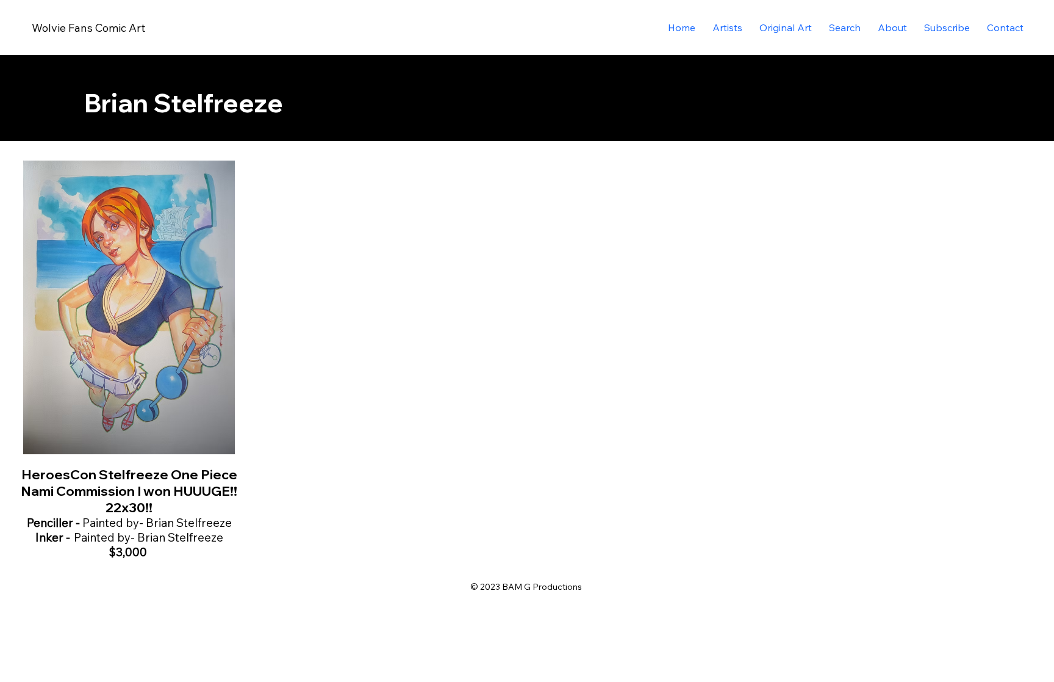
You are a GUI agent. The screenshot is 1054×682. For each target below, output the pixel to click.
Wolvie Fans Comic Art (88, 28)
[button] (785, 27)
